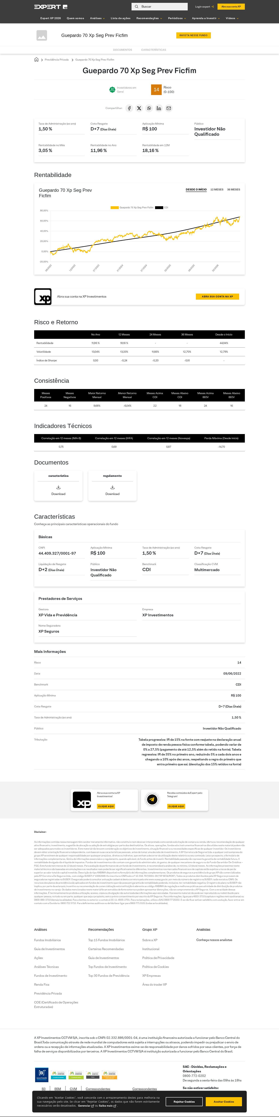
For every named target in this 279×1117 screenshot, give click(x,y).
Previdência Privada (56, 59)
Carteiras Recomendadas (106, 949)
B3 (44, 1089)
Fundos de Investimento (50, 976)
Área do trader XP (154, 985)
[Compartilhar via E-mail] (169, 108)
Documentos (122, 49)
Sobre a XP (149, 940)
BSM (57, 1089)
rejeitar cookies (184, 1101)
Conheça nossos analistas (214, 940)
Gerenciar (84, 1105)
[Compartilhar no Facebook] (129, 108)
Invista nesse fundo (194, 35)
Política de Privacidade (158, 958)
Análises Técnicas (46, 967)
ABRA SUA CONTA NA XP (217, 296)
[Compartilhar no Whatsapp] (149, 108)
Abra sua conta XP (231, 6)
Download (58, 494)
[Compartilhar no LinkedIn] (159, 108)
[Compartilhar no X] (139, 108)
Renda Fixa (41, 985)
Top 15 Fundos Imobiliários (106, 940)
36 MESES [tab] (233, 189)
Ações (38, 958)
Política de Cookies (155, 967)
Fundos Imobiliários (47, 940)
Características (153, 49)
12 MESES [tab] (216, 189)
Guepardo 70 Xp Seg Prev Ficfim (94, 59)
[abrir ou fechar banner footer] (269, 1097)
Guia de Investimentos (49, 949)
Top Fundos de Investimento (107, 967)
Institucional (150, 949)
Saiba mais (106, 1105)
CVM (73, 1089)
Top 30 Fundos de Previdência (108, 976)
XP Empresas (151, 976)
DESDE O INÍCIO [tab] (196, 189)
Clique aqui (106, 806)
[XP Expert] (51, 6)
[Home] (36, 60)
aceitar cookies (224, 1101)
